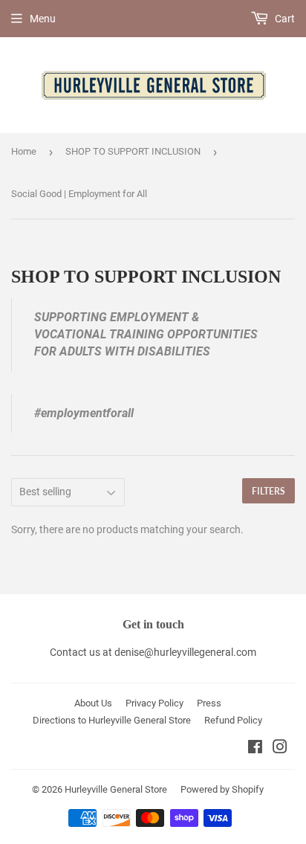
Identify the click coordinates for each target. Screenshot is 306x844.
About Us (93, 703)
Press (209, 703)
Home (23, 151)
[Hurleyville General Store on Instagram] (280, 749)
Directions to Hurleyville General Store (112, 720)
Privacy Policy (154, 703)
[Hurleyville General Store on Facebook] (255, 749)
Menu (43, 19)
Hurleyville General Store (116, 789)
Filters (268, 491)
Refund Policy (233, 720)
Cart (284, 19)
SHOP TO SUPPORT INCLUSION (133, 151)
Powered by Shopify (222, 789)
